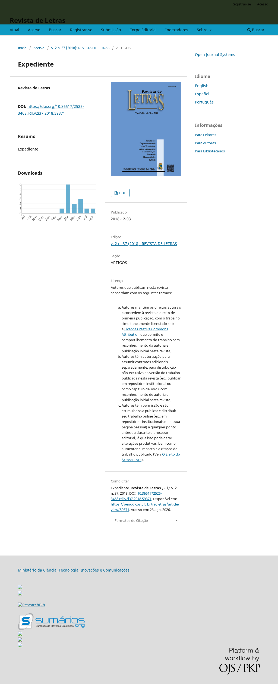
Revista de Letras (37, 20)
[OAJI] (20, 634)
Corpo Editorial (143, 29)
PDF (122, 192)
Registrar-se (81, 29)
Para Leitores (205, 134)
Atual (14, 29)
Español (202, 93)
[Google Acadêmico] (20, 640)
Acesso (262, 4)
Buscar (55, 29)
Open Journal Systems (215, 54)
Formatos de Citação (131, 520)
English (201, 85)
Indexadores (176, 29)
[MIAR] (20, 585)
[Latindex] (20, 645)
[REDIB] (20, 594)
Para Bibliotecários (210, 151)
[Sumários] (51, 628)
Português (204, 102)
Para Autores (205, 142)
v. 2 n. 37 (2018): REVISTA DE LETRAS (80, 47)
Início (22, 47)
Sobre (202, 29)
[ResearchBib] (31, 604)
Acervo (34, 29)
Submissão (111, 29)
